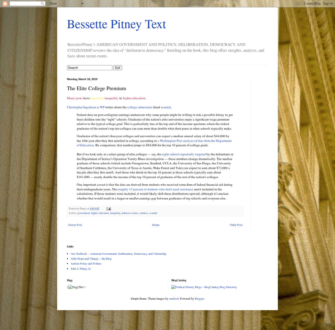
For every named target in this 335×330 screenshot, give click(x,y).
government (83, 213)
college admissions (140, 107)
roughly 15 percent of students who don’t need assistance (156, 189)
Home (155, 225)
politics (144, 213)
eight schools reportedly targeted (184, 154)
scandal (166, 107)
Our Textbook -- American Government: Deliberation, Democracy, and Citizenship (118, 254)
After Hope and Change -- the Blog (91, 258)
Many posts (74, 98)
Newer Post (75, 225)
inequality (111, 98)
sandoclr (174, 298)
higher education (134, 98)
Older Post (236, 225)
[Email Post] (108, 208)
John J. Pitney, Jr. (81, 268)
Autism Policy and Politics (86, 263)
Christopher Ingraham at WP (85, 107)
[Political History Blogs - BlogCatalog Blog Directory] (204, 287)
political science (130, 213)
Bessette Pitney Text (116, 23)
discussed (97, 98)
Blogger (199, 298)
